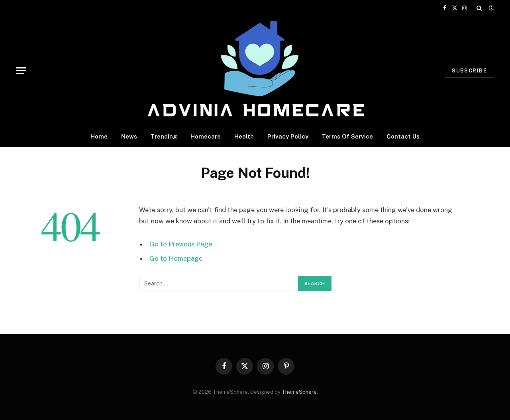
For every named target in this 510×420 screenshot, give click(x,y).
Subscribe (469, 71)
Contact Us (403, 136)
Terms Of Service (347, 136)
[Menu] (21, 71)
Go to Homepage (175, 258)
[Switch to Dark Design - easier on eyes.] (490, 8)
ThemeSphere (299, 392)
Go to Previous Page (180, 244)
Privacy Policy (287, 136)
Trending (164, 136)
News (129, 136)
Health (244, 136)
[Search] (479, 8)
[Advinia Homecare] (255, 70)
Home (99, 136)
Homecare (205, 136)
